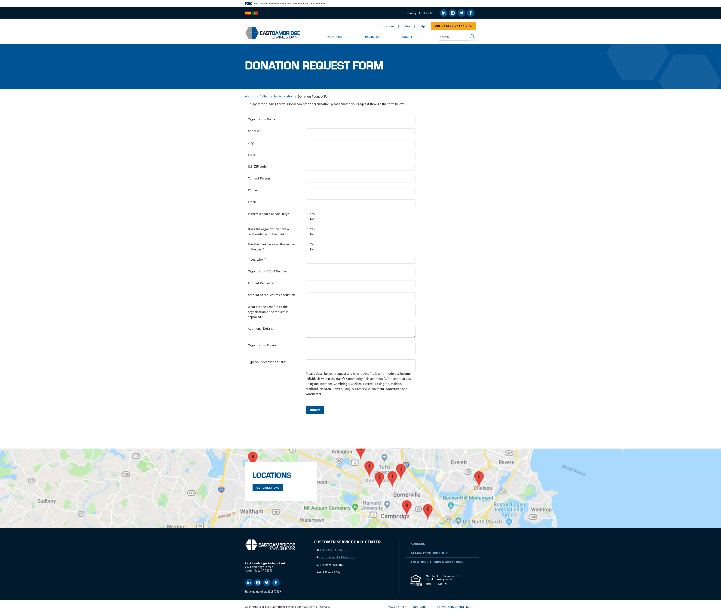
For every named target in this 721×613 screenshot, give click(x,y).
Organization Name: (262, 119)
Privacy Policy (395, 607)
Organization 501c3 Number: (268, 271)
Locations (387, 26)
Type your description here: (267, 362)
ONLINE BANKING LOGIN (451, 26)
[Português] (255, 13)
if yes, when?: (257, 259)
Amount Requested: (262, 283)
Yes (312, 214)
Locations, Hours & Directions (437, 562)
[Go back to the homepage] (270, 544)
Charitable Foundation (277, 96)
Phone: (253, 190)
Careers (418, 543)
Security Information (429, 553)
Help (422, 26)
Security (411, 13)
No (312, 219)
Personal (334, 37)
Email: (252, 202)
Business (372, 37)
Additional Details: (261, 328)
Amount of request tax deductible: (272, 295)
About (407, 37)
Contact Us (426, 13)
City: (251, 143)
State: (252, 154)
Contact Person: (259, 178)
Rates (406, 26)
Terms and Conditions (455, 607)
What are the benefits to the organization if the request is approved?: (268, 312)
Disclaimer (422, 607)
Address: (254, 131)
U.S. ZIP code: (257, 166)
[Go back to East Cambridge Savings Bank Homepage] (272, 32)
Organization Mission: (263, 345)
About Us (251, 96)
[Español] (248, 13)
